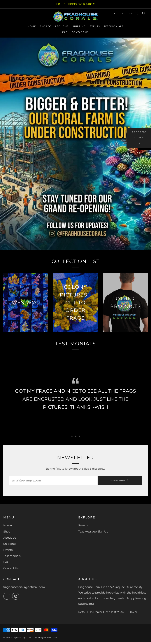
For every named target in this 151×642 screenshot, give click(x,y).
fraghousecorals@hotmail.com (24, 587)
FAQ (65, 32)
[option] (75, 144)
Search (83, 525)
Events (95, 26)
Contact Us (80, 32)
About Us (62, 26)
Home (32, 26)
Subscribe (118, 480)
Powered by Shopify (14, 637)
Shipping (79, 26)
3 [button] (79, 436)
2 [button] (75, 436)
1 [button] (72, 436)
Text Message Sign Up (93, 531)
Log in (119, 13)
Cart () (133, 13)
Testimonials (113, 26)
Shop (43, 26)
